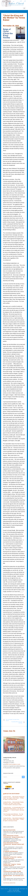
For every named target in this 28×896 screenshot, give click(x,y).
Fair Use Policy (17, 891)
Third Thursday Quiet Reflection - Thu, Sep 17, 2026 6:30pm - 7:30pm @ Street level (13, 814)
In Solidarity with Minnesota (10, 851)
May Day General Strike (9, 830)
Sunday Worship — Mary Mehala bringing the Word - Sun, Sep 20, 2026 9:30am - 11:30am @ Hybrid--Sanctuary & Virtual (13, 819)
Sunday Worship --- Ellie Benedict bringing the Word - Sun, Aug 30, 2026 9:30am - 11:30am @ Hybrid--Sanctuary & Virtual (13, 798)
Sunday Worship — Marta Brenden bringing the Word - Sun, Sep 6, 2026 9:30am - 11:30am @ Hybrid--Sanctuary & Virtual (13, 803)
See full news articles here (9, 883)
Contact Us (10, 891)
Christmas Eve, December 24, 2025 (12, 871)
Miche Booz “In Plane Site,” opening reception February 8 (12, 857)
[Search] (23, 777)
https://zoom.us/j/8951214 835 (13, 764)
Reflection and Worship (12, 793)
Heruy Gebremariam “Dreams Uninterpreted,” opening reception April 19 (13, 844)
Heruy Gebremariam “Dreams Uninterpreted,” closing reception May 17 (14, 836)
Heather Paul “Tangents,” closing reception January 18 (12, 864)
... (10, 855)
